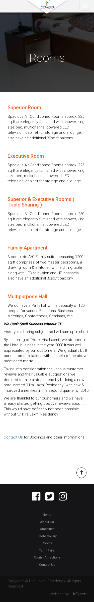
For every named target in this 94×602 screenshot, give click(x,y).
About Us (47, 522)
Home (47, 514)
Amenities (47, 529)
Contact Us (13, 437)
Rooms (47, 543)
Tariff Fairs (47, 550)
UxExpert (78, 594)
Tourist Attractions (47, 557)
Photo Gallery (47, 536)
